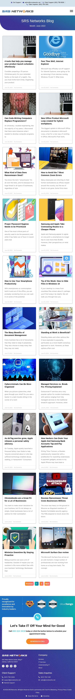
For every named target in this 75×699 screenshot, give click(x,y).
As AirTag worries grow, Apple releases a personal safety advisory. (19, 441)
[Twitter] (7, 666)
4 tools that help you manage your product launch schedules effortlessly (19, 64)
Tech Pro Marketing (51, 690)
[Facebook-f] (3, 666)
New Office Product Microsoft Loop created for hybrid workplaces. (55, 121)
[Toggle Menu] (71, 11)
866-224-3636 (18, 631)
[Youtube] (15, 666)
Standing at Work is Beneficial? (55, 332)
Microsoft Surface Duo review (55, 552)
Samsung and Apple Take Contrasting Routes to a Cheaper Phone (52, 227)
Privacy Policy (62, 690)
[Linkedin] (11, 666)
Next (47, 584)
